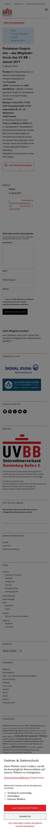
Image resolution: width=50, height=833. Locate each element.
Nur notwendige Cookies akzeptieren (25, 823)
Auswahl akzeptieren (25, 826)
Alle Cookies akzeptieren (25, 808)
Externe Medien (16, 799)
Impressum (37, 777)
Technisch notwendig (19, 793)
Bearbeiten (25, 816)
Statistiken (13, 796)
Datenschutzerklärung (16, 777)
